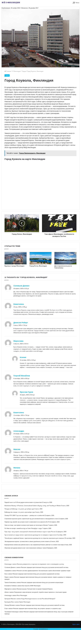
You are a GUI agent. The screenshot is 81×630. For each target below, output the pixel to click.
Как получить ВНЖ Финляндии (31, 585)
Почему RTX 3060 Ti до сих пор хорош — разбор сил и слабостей (24, 515)
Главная (8, 71)
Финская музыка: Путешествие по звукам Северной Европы (35, 589)
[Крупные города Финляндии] (16, 258)
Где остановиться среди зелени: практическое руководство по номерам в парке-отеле (30, 535)
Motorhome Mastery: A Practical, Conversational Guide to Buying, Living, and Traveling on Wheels (33, 505)
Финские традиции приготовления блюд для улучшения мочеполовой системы (44, 567)
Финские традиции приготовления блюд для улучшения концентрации (42, 582)
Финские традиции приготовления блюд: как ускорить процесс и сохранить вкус (37, 608)
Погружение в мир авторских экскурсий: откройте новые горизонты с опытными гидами (40, 592)
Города (23, 71)
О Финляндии (16, 71)
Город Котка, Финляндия (38, 266)
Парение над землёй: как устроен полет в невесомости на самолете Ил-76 (27, 522)
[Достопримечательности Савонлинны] (65, 258)
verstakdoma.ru (43, 629)
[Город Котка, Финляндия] (41, 258)
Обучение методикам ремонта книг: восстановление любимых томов (25, 548)
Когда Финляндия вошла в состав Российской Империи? (38, 598)
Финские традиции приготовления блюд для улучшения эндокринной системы (36, 574)
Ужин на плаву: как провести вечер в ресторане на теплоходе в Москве (26, 525)
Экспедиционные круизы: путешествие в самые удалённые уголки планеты (27, 541)
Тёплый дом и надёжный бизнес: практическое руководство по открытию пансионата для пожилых (34, 538)
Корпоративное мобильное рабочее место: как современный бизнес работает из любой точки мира (34, 544)
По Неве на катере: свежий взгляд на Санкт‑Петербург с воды (23, 528)
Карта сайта (76, 624)
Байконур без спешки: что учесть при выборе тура (20, 512)
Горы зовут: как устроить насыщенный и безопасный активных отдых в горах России (30, 531)
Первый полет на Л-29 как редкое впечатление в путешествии (23, 502)
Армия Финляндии (24, 602)
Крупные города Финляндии (14, 266)
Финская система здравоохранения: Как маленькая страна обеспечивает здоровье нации (43, 570)
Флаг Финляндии (22, 595)
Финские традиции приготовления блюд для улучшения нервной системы (42, 605)
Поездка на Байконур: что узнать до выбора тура (19, 509)
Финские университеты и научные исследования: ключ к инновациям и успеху (40, 564)
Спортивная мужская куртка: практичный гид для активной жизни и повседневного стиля (31, 518)
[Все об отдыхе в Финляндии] (10, 2)
